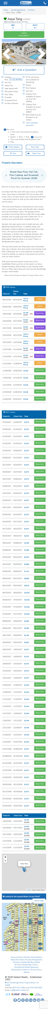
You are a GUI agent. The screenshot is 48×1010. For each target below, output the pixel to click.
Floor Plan (35, 147)
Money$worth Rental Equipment (26, 967)
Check (39, 299)
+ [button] (5, 857)
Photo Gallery (13, 147)
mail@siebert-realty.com (19, 990)
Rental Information (17, 960)
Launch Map (39, 900)
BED (13, 26)
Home (6, 10)
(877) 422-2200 (18, 987)
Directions (16, 962)
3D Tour (13, 153)
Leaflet (29, 890)
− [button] (5, 860)
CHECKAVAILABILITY (24, 34)
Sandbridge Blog (28, 962)
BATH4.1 (35, 26)
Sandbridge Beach (18, 10)
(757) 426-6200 (36, 987)
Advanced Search (17, 957)
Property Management (33, 960)
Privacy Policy (36, 970)
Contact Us (26, 970)
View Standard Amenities (32, 124)
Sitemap (26, 972)
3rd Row (31, 10)
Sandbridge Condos (30, 965)
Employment (15, 970)
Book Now (40, 313)
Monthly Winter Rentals (32, 957)
